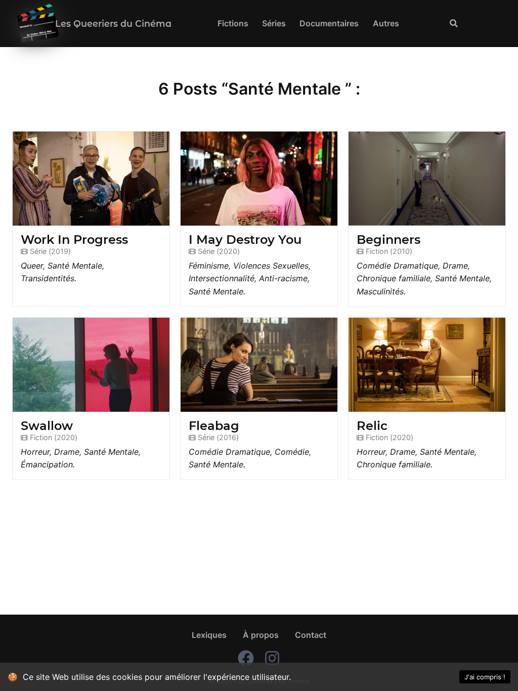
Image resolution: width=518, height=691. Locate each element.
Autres (386, 23)
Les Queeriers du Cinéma (113, 23)
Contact (310, 635)
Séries (274, 23)
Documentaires (329, 23)
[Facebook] (246, 659)
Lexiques (209, 635)
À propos (261, 635)
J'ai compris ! (484, 677)
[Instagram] (272, 659)
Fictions (233, 23)
